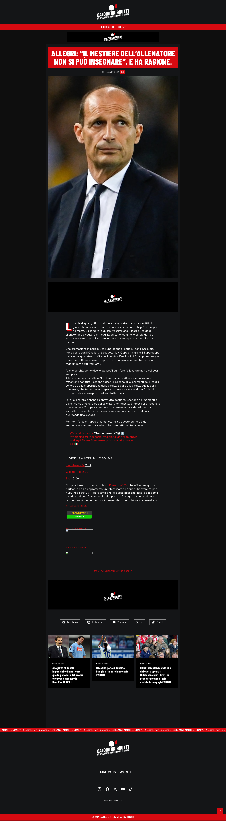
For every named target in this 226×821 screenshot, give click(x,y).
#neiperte (77, 437)
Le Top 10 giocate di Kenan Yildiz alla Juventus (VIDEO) (114, 669)
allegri (101, 571)
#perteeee (98, 440)
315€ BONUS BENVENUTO (76, 548)
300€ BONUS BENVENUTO (76, 528)
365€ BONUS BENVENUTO (76, 506)
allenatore (110, 571)
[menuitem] (108, 27)
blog (122, 72)
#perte (97, 437)
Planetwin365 (118, 485)
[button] (71, 646)
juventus (120, 571)
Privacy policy (108, 800)
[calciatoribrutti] (113, 12)
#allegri (75, 440)
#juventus (130, 437)
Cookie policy (118, 800)
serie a (129, 571)
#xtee (86, 440)
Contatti (122, 27)
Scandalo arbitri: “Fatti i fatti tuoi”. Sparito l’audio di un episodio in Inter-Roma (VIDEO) (158, 673)
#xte (88, 437)
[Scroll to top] (220, 810)
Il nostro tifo (107, 27)
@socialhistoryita (81, 433)
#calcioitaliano (112, 437)
